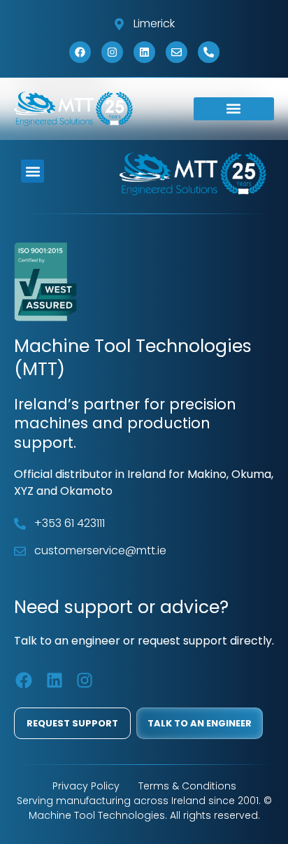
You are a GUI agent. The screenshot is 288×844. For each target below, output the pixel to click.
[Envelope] (176, 52)
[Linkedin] (144, 52)
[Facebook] (80, 52)
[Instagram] (112, 52)
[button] (234, 108)
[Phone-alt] (208, 52)
